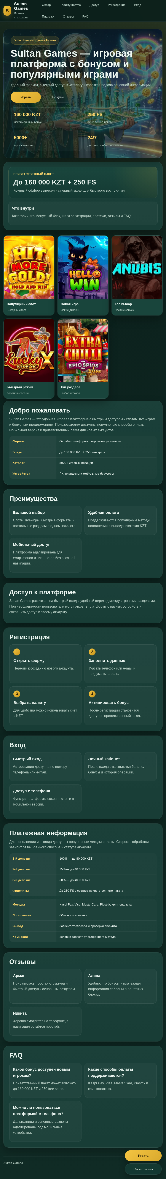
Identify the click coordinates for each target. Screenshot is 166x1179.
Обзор (46, 4)
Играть (26, 97)
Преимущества (70, 4)
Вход (137, 4)
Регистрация (117, 4)
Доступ (94, 4)
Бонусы (58, 97)
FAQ (85, 16)
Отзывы (68, 16)
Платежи (48, 16)
